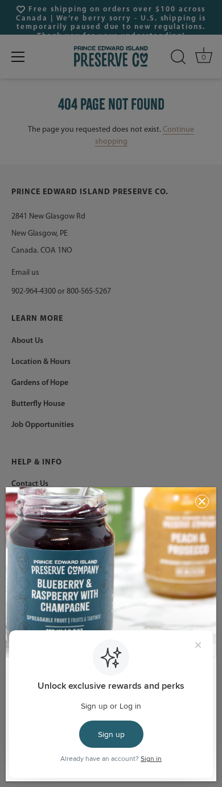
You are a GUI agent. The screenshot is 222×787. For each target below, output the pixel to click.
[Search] (178, 57)
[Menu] (18, 56)
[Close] (202, 501)
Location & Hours (41, 362)
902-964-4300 (33, 291)
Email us (25, 273)
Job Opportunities (42, 425)
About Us (27, 341)
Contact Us (29, 484)
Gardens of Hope (39, 383)
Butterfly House (38, 404)
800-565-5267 (89, 291)
